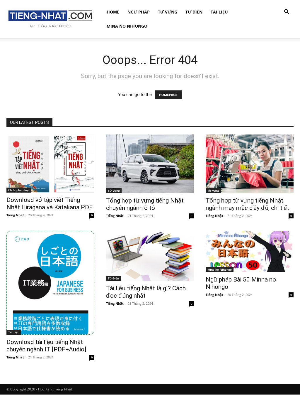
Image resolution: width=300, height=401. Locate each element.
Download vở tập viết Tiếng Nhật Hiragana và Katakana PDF (49, 203)
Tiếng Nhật (15, 215)
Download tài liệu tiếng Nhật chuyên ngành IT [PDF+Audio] (46, 345)
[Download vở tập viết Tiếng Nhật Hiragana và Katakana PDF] (50, 163)
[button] (286, 12)
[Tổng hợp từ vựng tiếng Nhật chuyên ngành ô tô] (150, 163)
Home (113, 12)
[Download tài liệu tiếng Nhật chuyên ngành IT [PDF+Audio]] (50, 283)
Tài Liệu (219, 12)
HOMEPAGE (168, 95)
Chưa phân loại (19, 190)
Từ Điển (193, 12)
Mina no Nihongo (127, 26)
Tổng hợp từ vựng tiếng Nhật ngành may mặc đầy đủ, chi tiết (247, 204)
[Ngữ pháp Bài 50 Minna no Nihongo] (250, 251)
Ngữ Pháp (138, 12)
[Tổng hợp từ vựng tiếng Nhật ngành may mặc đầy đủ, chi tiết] (250, 163)
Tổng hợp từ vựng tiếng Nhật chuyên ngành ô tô (145, 204)
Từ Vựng (167, 12)
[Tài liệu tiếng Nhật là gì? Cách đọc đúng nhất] (150, 256)
